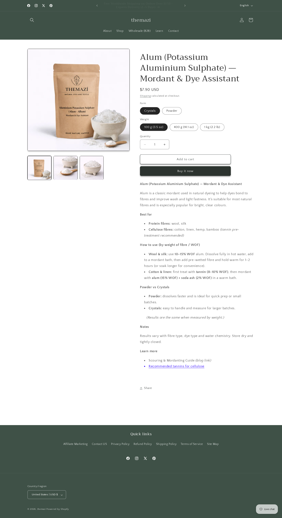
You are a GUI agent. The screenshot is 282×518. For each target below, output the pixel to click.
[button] (32, 20)
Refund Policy (143, 444)
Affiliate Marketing (75, 444)
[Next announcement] (185, 5)
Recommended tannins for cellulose (176, 366)
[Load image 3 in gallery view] (92, 168)
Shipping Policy (166, 444)
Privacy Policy (120, 444)
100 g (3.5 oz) (153, 127)
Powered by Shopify (57, 509)
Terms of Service (192, 444)
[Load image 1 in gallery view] (39, 168)
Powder (171, 111)
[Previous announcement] (97, 5)
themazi (41, 509)
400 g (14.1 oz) (184, 127)
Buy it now (185, 171)
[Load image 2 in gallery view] (65, 168)
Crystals (150, 111)
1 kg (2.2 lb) (212, 127)
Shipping (145, 96)
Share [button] (148, 388)
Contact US (99, 444)
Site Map (213, 444)
